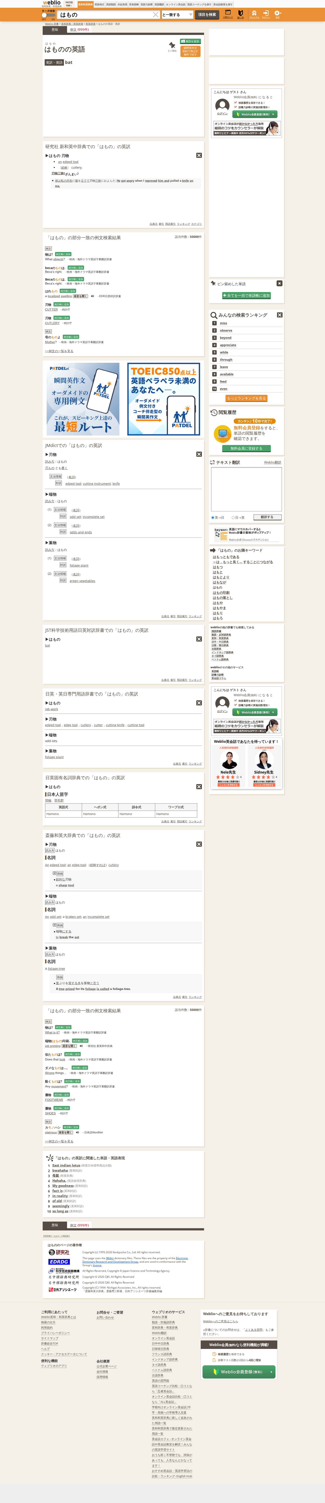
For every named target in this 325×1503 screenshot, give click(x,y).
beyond (225, 338)
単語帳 (215, 671)
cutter (98, 725)
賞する (73, 983)
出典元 (154, 223)
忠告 (69, 181)
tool (71, 885)
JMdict (110, 1258)
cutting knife (115, 725)
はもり (218, 613)
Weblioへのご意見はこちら (220, 1321)
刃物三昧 (58, 173)
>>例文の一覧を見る (59, 351)
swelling (66, 296)
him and (163, 180)
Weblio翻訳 (272, 462)
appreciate (228, 345)
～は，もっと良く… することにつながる (243, 562)
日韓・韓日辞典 (220, 645)
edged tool (70, 162)
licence (97, 1265)
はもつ (218, 567)
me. (57, 186)
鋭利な (60, 879)
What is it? (52, 1032)
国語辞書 (216, 631)
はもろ (218, 618)
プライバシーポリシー (55, 1333)
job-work (51, 709)
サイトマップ (49, 1338)
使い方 (240, 17)
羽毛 (57, 800)
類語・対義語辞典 (163, 1322)
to (57, 937)
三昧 (98, 181)
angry (130, 180)
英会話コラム (219, 678)
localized (54, 296)
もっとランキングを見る (246, 398)
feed (223, 381)
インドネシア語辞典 (222, 652)
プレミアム (254, 17)
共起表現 (122, 4)
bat (47, 645)
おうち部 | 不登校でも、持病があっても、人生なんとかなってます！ (172, 1460)
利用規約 (47, 1327)
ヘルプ (45, 1349)
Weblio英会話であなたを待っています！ (246, 741)
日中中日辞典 (160, 1343)
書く (64, 468)
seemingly (60, 1206)
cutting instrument (97, 483)
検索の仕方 (48, 1322)
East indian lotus (66, 1165)
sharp (63, 885)
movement (58, 1086)
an (60, 162)
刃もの (49, 468)
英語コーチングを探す (199, 4)
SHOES (50, 1113)
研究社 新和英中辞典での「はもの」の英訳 (87, 146)
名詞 (72, 477)
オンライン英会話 (175, 4)
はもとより (221, 577)
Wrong (49, 1073)
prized (70, 989)
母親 (55, 1175)
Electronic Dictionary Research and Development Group (135, 1260)
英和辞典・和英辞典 (72, 23)
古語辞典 (216, 648)
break (63, 937)
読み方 (49, 461)
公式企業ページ (107, 1366)
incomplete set (94, 517)
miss (223, 323)
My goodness (63, 1185)
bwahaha (60, 1170)
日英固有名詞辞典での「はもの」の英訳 (85, 778)
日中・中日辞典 (220, 641)
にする (66, 931)
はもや (218, 603)
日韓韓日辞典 (160, 1349)
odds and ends (81, 532)
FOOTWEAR (54, 1100)
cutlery (86, 725)
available (226, 374)
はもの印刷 (221, 592)
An (47, 865)
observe (226, 330)
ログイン (266, 17)
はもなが (219, 582)
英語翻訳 (159, 4)
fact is (57, 1190)
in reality (60, 1196)
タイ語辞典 (218, 656)
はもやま (219, 608)
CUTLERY (52, 323)
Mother (50, 342)
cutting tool (136, 725)
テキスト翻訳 (228, 462)
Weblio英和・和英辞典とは (58, 1317)
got (123, 180)
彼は (58, 181)
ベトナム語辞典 (220, 659)
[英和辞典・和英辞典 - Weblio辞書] (52, 2)
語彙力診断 (218, 674)
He (118, 180)
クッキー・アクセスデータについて (64, 1354)
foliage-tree (56, 968)
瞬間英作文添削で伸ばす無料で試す (190, 51)
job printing (53, 1046)
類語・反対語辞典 (221, 634)
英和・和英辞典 (220, 638)
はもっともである (226, 557)
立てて (85, 181)
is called (103, 989)
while (224, 352)
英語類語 (111, 4)
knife (185, 180)
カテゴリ (196, 223)
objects (58, 259)
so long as (60, 1211)
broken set (73, 917)
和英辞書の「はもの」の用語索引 (56, 1236)
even (223, 389)
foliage (90, 989)
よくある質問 (253, 1330)
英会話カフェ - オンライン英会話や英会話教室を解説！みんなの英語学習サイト (172, 1444)
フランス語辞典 (162, 1354)
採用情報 (102, 1377)
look (62, 1059)
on (191, 180)
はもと (218, 572)
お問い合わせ (105, 1317)
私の (64, 181)
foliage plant (79, 565)
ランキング (183, 223)
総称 (64, 167)
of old (57, 1201)
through (226, 359)
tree (62, 989)
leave (224, 367)
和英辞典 (91, 23)
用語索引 (170, 223)
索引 (161, 223)
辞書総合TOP (49, 1343)
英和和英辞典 (85, 4)
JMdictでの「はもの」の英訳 (73, 445)
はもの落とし (223, 598)
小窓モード (228, 17)
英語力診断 (147, 4)
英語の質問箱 (160, 1381)
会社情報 (102, 1371)
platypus (51, 1132)
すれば (100, 865)
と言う (94, 983)
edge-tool (79, 865)
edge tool (71, 725)
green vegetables (82, 581)
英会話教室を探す (223, 4)
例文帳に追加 (63, 254)
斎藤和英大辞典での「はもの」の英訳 (82, 835)
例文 (73, 29)
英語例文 (99, 4)
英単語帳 (134, 4)
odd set (75, 517)
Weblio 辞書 (52, 23)
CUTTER (51, 309)
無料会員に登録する (246, 448)
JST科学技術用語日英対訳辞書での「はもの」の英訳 (97, 630)
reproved (151, 180)
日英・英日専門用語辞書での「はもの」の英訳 (91, 694)
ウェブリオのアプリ (54, 1366)
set (77, 937)
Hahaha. (59, 1180)
